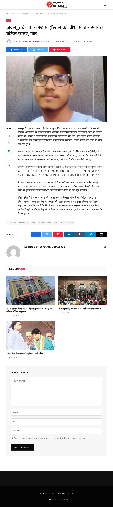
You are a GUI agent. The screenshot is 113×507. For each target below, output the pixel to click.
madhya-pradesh (27, 223)
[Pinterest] (9, 158)
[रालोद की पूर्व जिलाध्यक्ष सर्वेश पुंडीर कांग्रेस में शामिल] (30, 335)
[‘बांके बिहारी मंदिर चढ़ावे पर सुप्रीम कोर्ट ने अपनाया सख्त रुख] (82, 290)
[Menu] (8, 4)
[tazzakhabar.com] (56, 5)
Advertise (63, 500)
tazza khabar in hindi (63, 223)
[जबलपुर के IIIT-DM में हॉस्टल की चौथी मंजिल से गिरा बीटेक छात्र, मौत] (56, 89)
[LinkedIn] (9, 150)
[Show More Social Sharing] (73, 49)
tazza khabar (45, 223)
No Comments (75, 41)
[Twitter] (9, 143)
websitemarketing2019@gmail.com (31, 41)
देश (8, 20)
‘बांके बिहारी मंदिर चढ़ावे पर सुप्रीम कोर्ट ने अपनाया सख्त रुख (79, 308)
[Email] (9, 165)
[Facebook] (9, 136)
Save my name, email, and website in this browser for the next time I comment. (50, 438)
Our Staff (52, 500)
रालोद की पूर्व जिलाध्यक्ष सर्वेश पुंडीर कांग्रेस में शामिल (24, 353)
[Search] (105, 4)
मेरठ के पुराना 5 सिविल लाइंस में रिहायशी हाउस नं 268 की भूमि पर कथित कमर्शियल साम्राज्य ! (29, 310)
